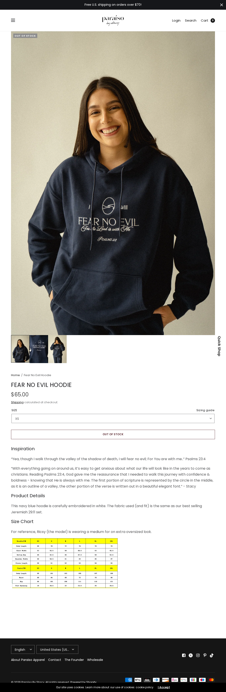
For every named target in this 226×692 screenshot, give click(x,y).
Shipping (17, 402)
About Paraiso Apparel (28, 660)
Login (176, 20)
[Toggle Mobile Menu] (16, 20)
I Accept (164, 687)
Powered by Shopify (83, 682)
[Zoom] (113, 183)
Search (190, 20)
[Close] (221, 4)
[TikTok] (212, 655)
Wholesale (95, 660)
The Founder (74, 660)
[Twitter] (191, 655)
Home (15, 375)
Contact (54, 660)
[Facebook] (184, 655)
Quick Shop (219, 346)
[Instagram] (198, 655)
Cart (204, 20)
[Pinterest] (205, 655)
